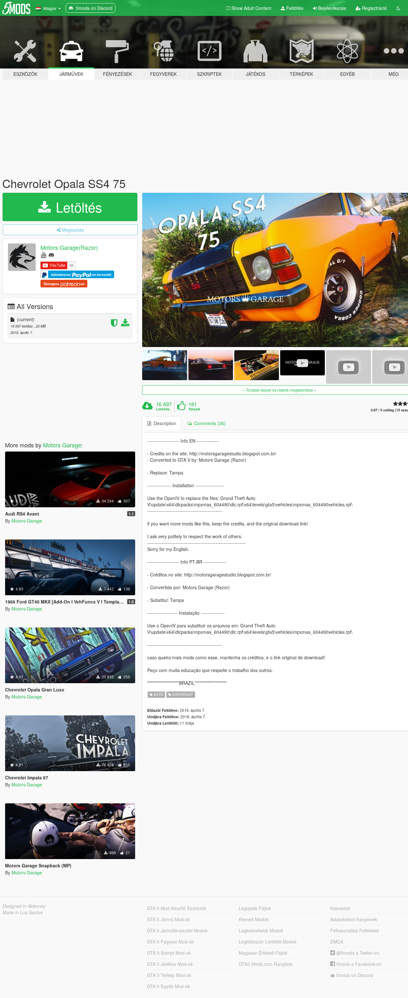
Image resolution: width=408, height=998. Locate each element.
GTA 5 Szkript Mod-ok (169, 953)
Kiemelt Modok (254, 919)
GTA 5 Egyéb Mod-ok (168, 986)
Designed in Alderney (24, 906)
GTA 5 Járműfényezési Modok (177, 930)
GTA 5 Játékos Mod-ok (170, 964)
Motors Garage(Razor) (69, 247)
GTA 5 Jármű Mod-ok (168, 919)
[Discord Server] (51, 254)
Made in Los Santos (23, 912)
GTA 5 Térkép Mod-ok (169, 975)
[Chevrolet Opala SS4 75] (164, 365)
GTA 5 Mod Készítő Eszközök (176, 908)
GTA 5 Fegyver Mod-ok (170, 941)
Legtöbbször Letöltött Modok (267, 941)
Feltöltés (294, 8)
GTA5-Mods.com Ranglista (266, 964)
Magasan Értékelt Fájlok (263, 953)
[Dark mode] (398, 8)
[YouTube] (43, 254)
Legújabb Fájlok (255, 908)
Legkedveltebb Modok (261, 930)
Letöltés (77, 206)
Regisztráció (374, 8)
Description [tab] (163, 423)
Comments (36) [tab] (209, 423)
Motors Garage (62, 445)
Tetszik (194, 409)
